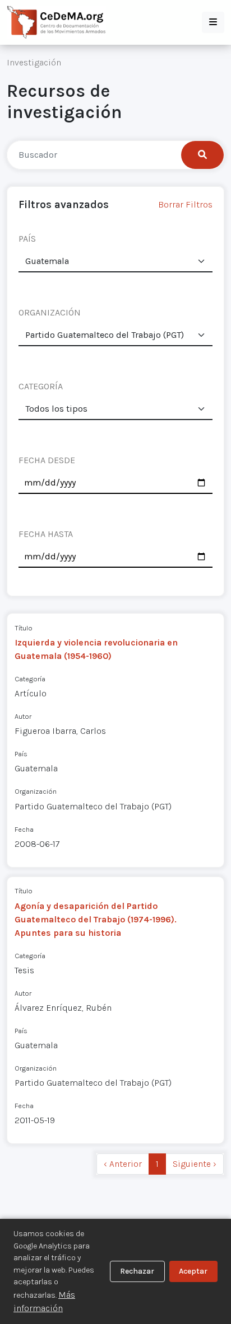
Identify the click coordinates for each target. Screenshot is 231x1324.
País (21, 754)
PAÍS (27, 238)
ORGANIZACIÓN (50, 312)
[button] (213, 22)
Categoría (30, 679)
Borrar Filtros (185, 204)
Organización (36, 791)
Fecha (24, 829)
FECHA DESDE (47, 460)
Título (24, 628)
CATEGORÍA (41, 386)
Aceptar (193, 1271)
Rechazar (137, 1271)
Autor (23, 716)
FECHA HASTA (46, 534)
